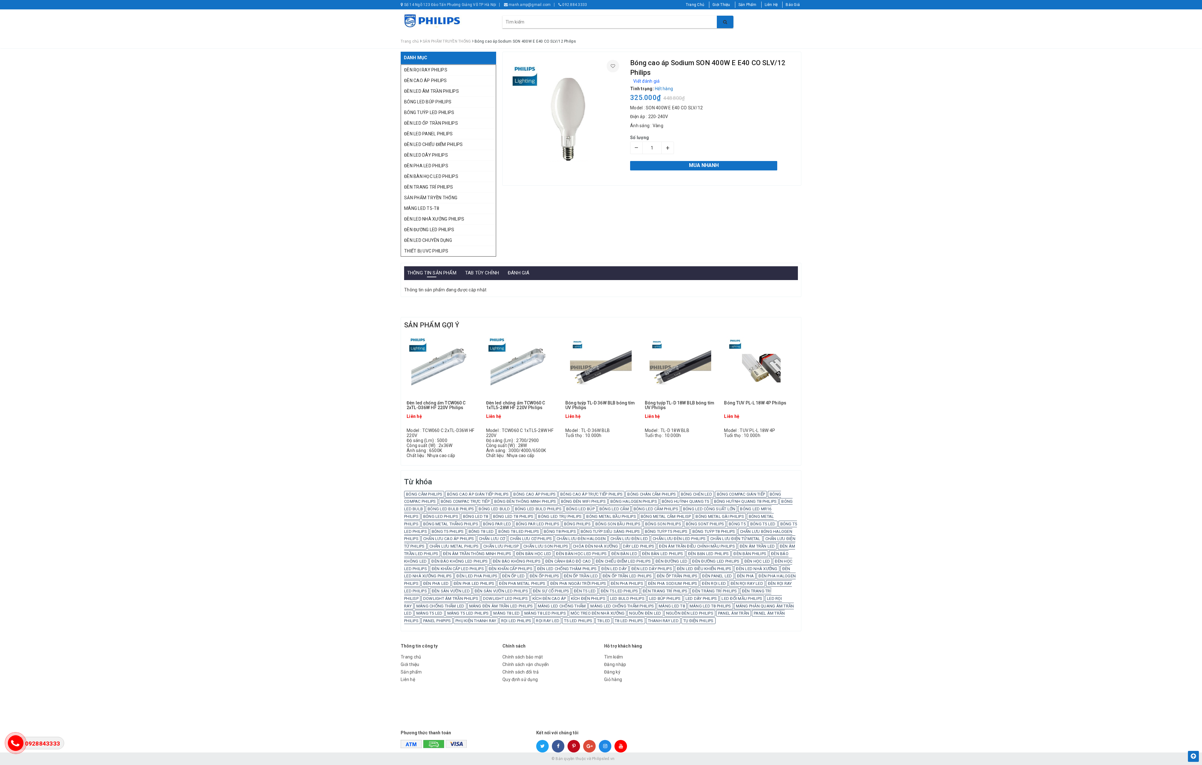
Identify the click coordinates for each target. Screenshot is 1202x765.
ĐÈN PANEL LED (717, 576)
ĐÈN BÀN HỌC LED (534, 553)
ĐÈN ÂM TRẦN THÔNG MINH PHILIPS (477, 553)
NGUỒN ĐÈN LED (645, 613)
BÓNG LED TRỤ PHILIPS (560, 516)
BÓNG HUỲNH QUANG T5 (685, 501)
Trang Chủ (695, 5)
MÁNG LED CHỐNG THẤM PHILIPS (622, 606)
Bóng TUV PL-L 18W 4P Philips (755, 403)
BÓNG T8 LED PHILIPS (518, 531)
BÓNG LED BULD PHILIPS (538, 509)
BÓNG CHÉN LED (696, 494)
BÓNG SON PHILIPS (663, 524)
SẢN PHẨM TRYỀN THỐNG (430, 197)
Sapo (646, 759)
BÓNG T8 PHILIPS (560, 531)
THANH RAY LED (663, 620)
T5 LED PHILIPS (578, 620)
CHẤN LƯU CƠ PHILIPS (531, 538)
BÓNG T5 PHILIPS (448, 531)
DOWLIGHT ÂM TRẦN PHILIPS (450, 598)
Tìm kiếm (613, 656)
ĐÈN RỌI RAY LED (747, 583)
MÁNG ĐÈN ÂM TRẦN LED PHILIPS (501, 606)
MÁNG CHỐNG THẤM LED (440, 606)
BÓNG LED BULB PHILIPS (451, 509)
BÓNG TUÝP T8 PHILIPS (713, 531)
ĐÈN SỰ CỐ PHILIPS (551, 591)
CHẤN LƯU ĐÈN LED (629, 538)
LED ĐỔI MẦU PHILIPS (742, 598)
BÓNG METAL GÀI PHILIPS (720, 516)
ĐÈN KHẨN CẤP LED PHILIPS (458, 568)
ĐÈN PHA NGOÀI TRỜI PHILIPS (578, 583)
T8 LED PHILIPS (629, 620)
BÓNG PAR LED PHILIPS (537, 524)
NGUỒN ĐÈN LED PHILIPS (689, 613)
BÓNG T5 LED (763, 524)
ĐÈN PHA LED (436, 583)
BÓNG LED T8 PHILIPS (513, 516)
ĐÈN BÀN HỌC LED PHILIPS (431, 176)
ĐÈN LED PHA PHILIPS (476, 576)
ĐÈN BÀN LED (624, 553)
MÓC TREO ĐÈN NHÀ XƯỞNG (598, 613)
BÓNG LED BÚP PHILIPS (427, 101)
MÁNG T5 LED (429, 613)
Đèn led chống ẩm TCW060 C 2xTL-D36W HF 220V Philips (436, 405)
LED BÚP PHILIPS (665, 598)
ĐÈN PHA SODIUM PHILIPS (672, 583)
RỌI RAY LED (547, 620)
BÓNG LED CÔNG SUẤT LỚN (709, 509)
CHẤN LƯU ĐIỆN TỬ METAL (735, 538)
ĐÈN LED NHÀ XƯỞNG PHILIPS (434, 218)
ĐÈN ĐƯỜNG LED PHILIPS (429, 229)
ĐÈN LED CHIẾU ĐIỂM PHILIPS (433, 144)
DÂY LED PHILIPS (639, 546)
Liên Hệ (771, 5)
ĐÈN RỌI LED (714, 583)
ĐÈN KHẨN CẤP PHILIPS (510, 568)
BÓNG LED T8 (475, 516)
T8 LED (603, 620)
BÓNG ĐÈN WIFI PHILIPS (583, 501)
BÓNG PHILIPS (577, 524)
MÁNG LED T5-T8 (421, 208)
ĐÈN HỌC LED (757, 561)
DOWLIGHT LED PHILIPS (505, 598)
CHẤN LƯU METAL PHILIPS (454, 546)
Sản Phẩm (747, 5)
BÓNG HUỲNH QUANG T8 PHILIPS (745, 501)
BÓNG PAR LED (497, 524)
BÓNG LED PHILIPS (440, 516)
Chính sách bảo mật (522, 656)
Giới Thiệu (721, 5)
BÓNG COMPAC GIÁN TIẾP (741, 494)
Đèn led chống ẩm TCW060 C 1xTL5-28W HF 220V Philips (515, 405)
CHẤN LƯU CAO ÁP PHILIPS (448, 538)
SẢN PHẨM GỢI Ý (431, 325)
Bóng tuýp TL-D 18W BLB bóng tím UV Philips (679, 405)
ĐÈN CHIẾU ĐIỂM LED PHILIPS (623, 561)
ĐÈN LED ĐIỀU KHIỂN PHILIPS (704, 568)
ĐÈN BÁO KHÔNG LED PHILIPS (459, 561)
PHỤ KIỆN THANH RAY (475, 620)
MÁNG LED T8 (672, 606)
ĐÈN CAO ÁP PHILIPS (425, 80)
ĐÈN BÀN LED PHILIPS (662, 553)
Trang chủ (411, 656)
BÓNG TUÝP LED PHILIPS (429, 112)
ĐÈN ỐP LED (513, 576)
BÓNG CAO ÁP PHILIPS (534, 494)
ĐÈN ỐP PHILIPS (544, 576)
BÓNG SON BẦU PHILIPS (617, 524)
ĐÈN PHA (745, 576)
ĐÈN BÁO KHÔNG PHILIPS (517, 561)
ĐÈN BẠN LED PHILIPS (708, 553)
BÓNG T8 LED (481, 531)
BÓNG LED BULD (494, 509)
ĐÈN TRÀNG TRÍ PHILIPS (714, 591)
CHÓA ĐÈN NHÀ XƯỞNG (595, 546)
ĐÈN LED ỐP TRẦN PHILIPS (431, 123)
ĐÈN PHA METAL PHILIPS (522, 583)
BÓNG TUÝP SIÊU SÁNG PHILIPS (610, 531)
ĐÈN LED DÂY (614, 568)
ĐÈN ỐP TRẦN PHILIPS (677, 576)
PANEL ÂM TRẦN (733, 613)
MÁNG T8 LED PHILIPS (545, 613)
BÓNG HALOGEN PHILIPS (633, 501)
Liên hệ (408, 679)
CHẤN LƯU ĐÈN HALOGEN (581, 538)
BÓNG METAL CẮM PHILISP (666, 516)
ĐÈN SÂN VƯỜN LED (451, 591)
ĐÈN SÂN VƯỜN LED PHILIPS (501, 591)
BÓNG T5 (737, 524)
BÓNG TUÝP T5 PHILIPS (666, 531)
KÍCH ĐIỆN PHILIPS (588, 598)
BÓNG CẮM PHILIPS (424, 494)
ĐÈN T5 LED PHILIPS (619, 591)
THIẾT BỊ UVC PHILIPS (426, 250)
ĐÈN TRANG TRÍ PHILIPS (428, 187)
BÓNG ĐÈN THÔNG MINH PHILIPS (525, 501)
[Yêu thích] (613, 66)
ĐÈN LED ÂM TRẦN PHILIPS (431, 91)
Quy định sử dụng (520, 679)
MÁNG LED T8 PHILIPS (710, 606)
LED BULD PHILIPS (627, 598)
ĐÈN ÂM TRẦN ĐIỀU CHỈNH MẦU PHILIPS (697, 546)
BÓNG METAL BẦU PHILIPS (611, 516)
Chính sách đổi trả (520, 671)
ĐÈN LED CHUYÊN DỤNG (428, 240)
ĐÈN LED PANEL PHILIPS (428, 133)
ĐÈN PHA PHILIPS (627, 583)
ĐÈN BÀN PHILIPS (749, 553)
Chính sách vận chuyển (525, 664)
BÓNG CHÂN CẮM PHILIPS (651, 494)
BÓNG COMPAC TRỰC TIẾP (465, 501)
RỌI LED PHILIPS (516, 620)
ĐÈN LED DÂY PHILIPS (426, 155)
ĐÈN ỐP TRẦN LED (581, 576)
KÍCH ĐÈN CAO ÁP (549, 598)
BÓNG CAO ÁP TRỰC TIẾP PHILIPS (591, 494)
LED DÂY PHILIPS (701, 598)
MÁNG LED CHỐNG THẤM (562, 606)
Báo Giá (793, 5)
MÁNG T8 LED (506, 613)
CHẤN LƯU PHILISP (501, 546)
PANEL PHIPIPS (437, 620)
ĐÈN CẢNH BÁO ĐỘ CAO (568, 561)
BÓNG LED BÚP (580, 509)
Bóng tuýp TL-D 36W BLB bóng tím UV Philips (600, 405)
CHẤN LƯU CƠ (492, 538)
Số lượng (639, 137)
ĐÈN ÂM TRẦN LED (757, 546)
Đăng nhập (615, 664)
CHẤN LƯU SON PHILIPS (545, 546)
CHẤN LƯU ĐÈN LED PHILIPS (679, 538)
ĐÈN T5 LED (585, 591)
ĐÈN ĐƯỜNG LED (671, 561)
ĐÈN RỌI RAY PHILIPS (425, 69)
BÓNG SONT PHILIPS (705, 524)
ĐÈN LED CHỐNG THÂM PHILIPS (567, 568)
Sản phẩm (411, 671)
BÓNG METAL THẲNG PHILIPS (450, 524)
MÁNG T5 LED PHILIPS (468, 613)
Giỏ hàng (613, 679)
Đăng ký (612, 671)
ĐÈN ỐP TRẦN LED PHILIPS (627, 576)
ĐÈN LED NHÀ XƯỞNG (756, 568)
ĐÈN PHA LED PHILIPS (426, 165)
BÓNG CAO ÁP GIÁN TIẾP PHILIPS (478, 494)
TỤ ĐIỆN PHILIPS (698, 620)
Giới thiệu (410, 664)
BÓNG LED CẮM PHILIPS (656, 509)
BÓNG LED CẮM (614, 509)
